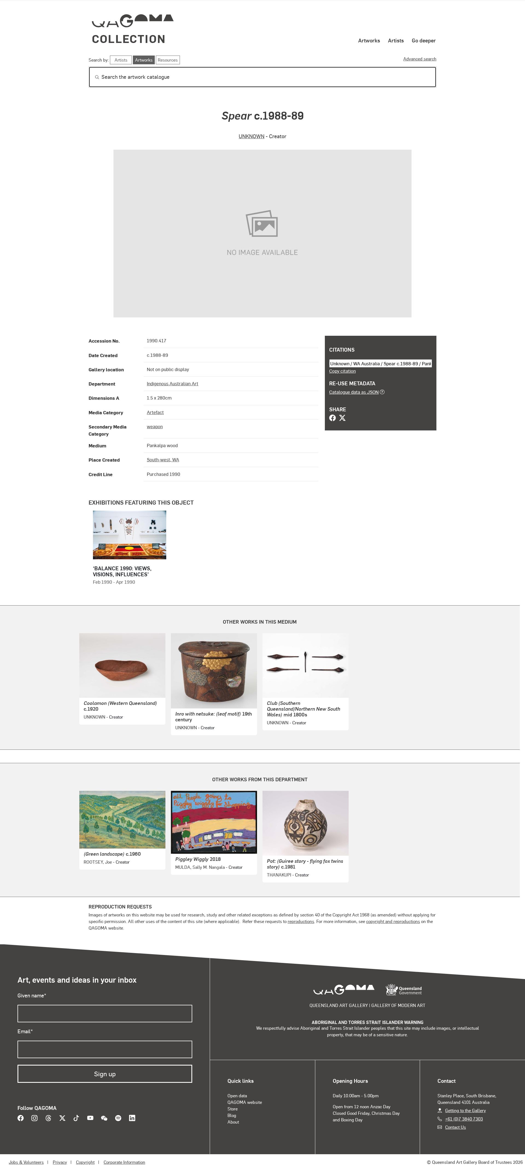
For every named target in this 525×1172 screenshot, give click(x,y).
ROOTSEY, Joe (98, 862)
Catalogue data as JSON (354, 392)
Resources (168, 60)
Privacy (60, 1162)
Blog (232, 1115)
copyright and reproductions (393, 921)
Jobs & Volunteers (26, 1162)
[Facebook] (332, 418)
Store (233, 1109)
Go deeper (424, 40)
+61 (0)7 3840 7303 (464, 1119)
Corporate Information (124, 1162)
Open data (237, 1095)
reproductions (301, 921)
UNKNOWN (251, 136)
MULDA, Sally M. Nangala (200, 867)
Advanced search (419, 59)
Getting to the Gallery (465, 1110)
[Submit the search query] (92, 77)
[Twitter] (342, 418)
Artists (396, 40)
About (233, 1122)
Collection (129, 38)
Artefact (155, 412)
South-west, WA (163, 459)
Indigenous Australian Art (172, 383)
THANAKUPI (279, 875)
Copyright (85, 1162)
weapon (155, 426)
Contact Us (455, 1127)
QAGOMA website (245, 1102)
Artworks (369, 40)
